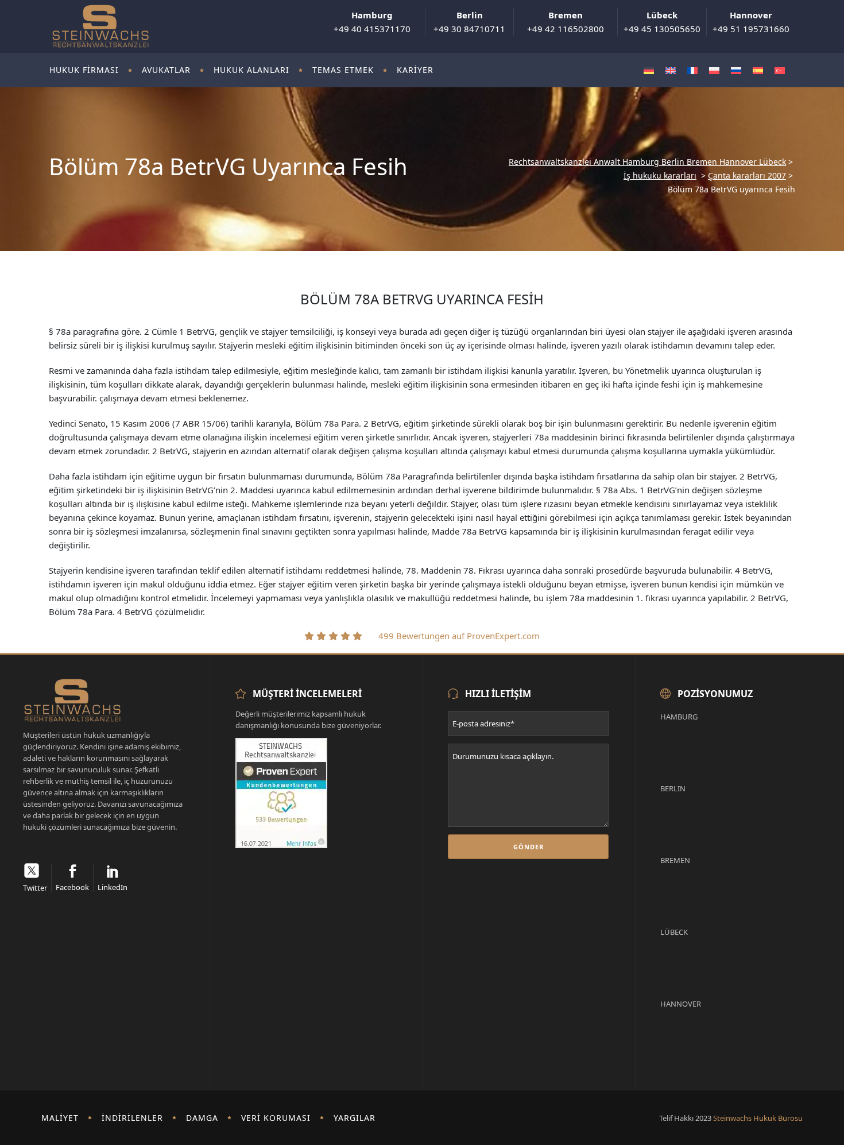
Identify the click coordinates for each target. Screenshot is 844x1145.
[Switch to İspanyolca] (758, 70)
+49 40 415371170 (372, 21)
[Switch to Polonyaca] (714, 70)
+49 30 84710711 (469, 21)
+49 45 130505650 (662, 21)
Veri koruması (276, 1117)
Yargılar (354, 1117)
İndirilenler (132, 1117)
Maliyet (60, 1117)
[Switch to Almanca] (649, 70)
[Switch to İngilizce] (671, 70)
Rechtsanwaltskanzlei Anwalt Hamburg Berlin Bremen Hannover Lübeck (647, 162)
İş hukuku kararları (660, 176)
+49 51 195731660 (751, 21)
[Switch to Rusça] (736, 70)
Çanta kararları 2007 (747, 176)
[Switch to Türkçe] (780, 70)
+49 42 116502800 (565, 21)
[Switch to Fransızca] (692, 70)
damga (202, 1117)
